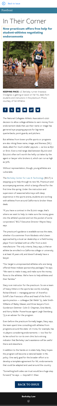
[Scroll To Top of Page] (54, 385)
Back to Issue (28, 384)
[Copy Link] (31, 110)
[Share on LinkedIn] (18, 110)
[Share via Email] (24, 110)
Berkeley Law (28, 396)
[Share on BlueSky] (38, 110)
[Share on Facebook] (5, 110)
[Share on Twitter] (11, 110)
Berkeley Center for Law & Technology (25, 177)
